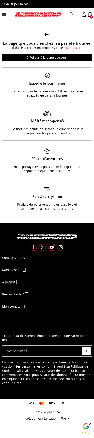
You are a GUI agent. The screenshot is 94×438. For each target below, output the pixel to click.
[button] (72, 14)
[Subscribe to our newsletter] (86, 351)
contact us (73, 48)
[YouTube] (51, 247)
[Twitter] (42, 247)
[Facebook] (33, 247)
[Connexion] (84, 14)
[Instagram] (60, 247)
